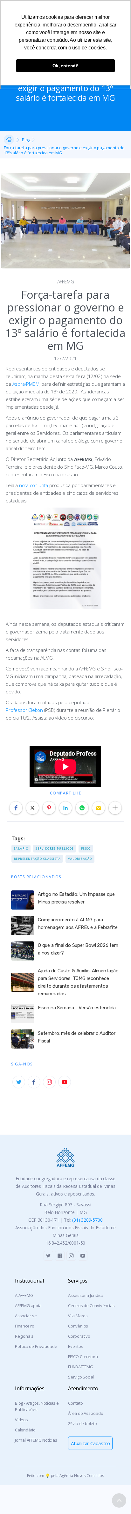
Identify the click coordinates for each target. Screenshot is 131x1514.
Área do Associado (85, 1413)
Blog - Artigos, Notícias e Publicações (37, 1406)
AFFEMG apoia (28, 1305)
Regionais (24, 1336)
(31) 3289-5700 (87, 1220)
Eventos (75, 1346)
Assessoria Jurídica (85, 1295)
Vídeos (21, 1420)
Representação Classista (37, 859)
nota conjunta (33, 485)
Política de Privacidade (36, 1346)
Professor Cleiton (24, 710)
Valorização (80, 859)
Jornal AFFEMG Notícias (36, 1440)
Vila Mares (78, 1316)
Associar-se (26, 1316)
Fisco (86, 848)
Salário (21, 848)
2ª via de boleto (82, 1423)
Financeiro (24, 1326)
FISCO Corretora (83, 1356)
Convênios (78, 1326)
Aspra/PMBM (25, 384)
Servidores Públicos (55, 848)
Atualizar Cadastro (90, 1443)
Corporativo (79, 1336)
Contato (75, 1403)
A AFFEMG (24, 1295)
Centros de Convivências (91, 1305)
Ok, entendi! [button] (65, 65)
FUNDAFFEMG (80, 1367)
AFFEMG (65, 281)
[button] (16, 807)
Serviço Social (81, 1377)
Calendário (25, 1430)
